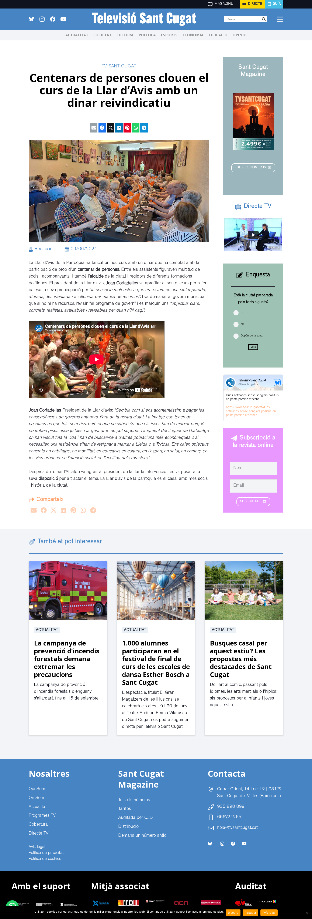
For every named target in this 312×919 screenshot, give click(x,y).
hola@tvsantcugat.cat (237, 828)
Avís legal (37, 847)
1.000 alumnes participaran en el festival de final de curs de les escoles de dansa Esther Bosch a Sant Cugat (156, 662)
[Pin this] (127, 128)
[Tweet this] (110, 128)
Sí (242, 312)
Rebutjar (250, 912)
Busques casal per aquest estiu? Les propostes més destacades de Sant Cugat (241, 658)
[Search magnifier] (264, 19)
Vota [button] (253, 347)
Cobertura (38, 824)
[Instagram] (42, 19)
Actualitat (47, 630)
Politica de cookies (45, 859)
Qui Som (37, 789)
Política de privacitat (46, 853)
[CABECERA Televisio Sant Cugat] (146, 19)
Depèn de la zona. (252, 335)
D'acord (233, 912)
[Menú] (280, 19)
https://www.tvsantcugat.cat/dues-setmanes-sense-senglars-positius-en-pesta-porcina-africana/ (251, 411)
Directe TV (38, 833)
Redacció (43, 249)
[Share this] (102, 128)
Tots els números (134, 800)
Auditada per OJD (135, 818)
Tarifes (124, 809)
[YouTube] (63, 19)
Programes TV (42, 816)
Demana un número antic (142, 836)
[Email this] (93, 128)
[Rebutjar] (307, 912)
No (242, 324)
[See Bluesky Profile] (277, 382)
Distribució (128, 827)
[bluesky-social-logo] (31, 19)
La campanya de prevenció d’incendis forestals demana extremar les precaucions (66, 658)
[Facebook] (52, 19)
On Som (36, 798)
